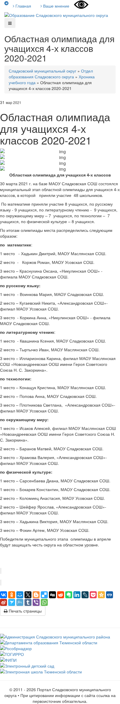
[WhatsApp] (44, 602)
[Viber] (36, 602)
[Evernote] (68, 594)
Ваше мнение (55, 6)
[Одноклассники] (11, 594)
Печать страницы (25, 611)
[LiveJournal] (85, 594)
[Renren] (109, 594)
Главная (22, 6)
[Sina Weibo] (3, 602)
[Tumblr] (27, 602)
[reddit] (60, 594)
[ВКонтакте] (3, 594)
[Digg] (52, 594)
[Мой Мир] (19, 594)
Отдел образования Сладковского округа (51, 74)
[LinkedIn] (76, 594)
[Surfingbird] (11, 602)
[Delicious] (44, 594)
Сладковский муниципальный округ (42, 71)
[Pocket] (93, 594)
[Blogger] (36, 594)
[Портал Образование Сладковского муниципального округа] (56, 14)
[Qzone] (101, 594)
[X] (27, 594)
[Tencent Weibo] (19, 602)
